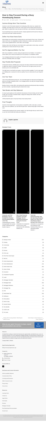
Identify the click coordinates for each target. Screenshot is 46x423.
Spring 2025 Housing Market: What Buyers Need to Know (12, 318)
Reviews (4, 403)
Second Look (5, 410)
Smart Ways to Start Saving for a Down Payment (34, 318)
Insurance (6, 272)
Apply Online (4, 398)
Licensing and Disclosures (7, 378)
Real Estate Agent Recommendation (9, 408)
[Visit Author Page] (5, 120)
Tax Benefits (6, 306)
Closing (5, 242)
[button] (43, 2)
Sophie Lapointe (15, 20)
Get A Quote (4, 400)
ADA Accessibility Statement (8, 373)
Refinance (6, 296)
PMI (5, 290)
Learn (5, 277)
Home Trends (7, 269)
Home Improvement (8, 261)
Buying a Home (7, 239)
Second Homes (7, 304)
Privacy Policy (5, 383)
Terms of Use (5, 386)
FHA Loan (6, 253)
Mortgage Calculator (8, 280)
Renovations (6, 298)
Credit (5, 247)
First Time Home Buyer (26, 20)
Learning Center (5, 393)
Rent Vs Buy (6, 301)
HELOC (5, 258)
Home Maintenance (8, 263)
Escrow (5, 250)
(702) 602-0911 (7, 358)
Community (6, 245)
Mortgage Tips (7, 288)
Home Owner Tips (8, 266)
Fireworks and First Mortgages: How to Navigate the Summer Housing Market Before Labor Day (8, 218)
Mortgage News (7, 282)
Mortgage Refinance (8, 285)
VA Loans (6, 312)
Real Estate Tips (7, 293)
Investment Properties (9, 274)
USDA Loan (6, 309)
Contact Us (4, 395)
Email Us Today (7, 360)
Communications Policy (7, 375)
